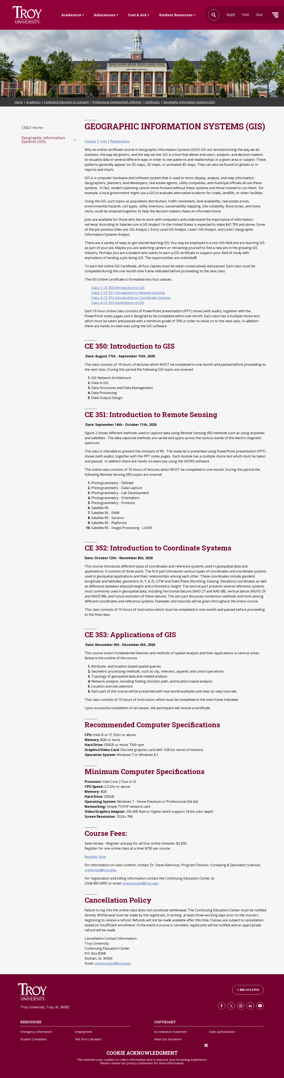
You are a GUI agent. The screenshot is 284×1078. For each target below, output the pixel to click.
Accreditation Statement (170, 1032)
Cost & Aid (137, 15)
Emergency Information (36, 1032)
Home (19, 102)
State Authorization (222, 1032)
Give (259, 14)
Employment (83, 1032)
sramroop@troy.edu (100, 870)
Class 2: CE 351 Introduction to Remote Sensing (128, 292)
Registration (120, 141)
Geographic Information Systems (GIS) (189, 102)
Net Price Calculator (88, 1039)
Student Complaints (33, 1039)
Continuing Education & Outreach (66, 102)
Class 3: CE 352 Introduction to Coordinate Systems (130, 297)
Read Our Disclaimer (168, 1039)
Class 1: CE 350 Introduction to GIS (117, 287)
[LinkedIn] (250, 1006)
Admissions (104, 15)
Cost (103, 141)
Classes (90, 141)
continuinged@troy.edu (140, 883)
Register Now (95, 856)
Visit (245, 14)
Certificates (152, 102)
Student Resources (176, 15)
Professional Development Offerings (116, 102)
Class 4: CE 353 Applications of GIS (117, 302)
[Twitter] (231, 1006)
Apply (230, 14)
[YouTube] (260, 1006)
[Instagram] (240, 1006)
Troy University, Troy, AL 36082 (44, 1007)
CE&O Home (32, 127)
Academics (71, 15)
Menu (275, 15)
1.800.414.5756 (248, 990)
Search (27, 15)
